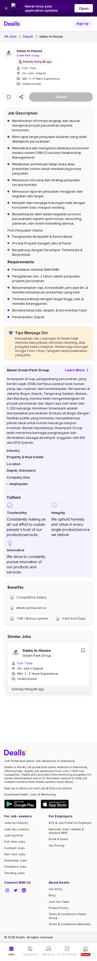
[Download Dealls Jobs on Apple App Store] (55, 804)
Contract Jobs (14, 848)
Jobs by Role (13, 835)
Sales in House (51, 36)
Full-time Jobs (14, 841)
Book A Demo (58, 839)
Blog (52, 895)
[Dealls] (13, 24)
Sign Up (82, 24)
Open (84, 8)
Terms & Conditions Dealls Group (67, 915)
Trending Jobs (14, 873)
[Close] (6, 8)
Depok (28, 36)
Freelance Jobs (15, 866)
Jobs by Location (16, 829)
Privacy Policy (58, 908)
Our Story (55, 889)
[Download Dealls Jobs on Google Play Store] (20, 804)
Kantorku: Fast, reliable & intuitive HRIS (66, 831)
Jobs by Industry (16, 823)
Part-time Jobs (15, 854)
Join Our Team (59, 901)
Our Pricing (56, 845)
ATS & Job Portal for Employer (70, 823)
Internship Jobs (15, 860)
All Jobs (10, 36)
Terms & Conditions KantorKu (70, 924)
